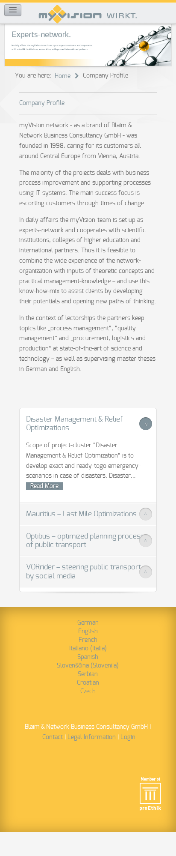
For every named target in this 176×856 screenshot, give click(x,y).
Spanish (87, 657)
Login (127, 737)
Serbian (88, 674)
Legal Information (91, 737)
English (88, 632)
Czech (88, 691)
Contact (52, 737)
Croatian (88, 683)
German (88, 623)
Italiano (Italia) (88, 649)
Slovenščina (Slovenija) (88, 666)
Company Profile (42, 103)
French (88, 640)
